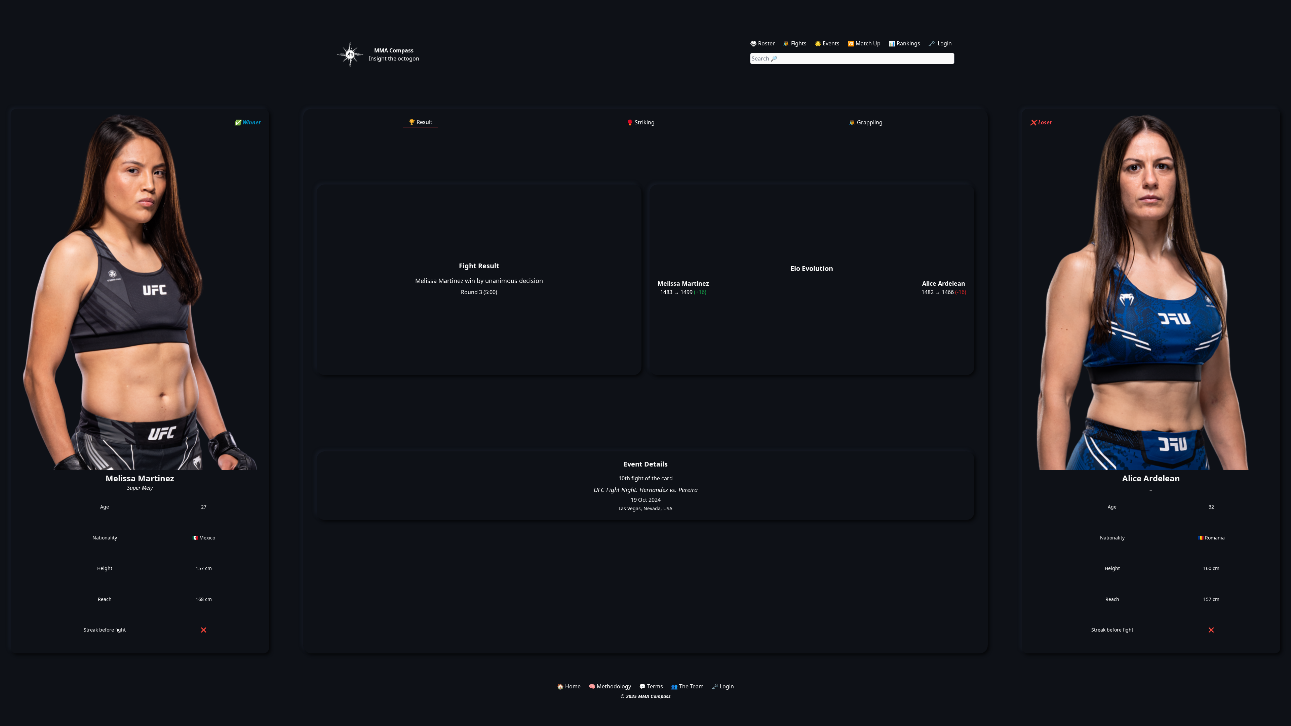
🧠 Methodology (610, 686)
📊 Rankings (904, 43)
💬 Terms (651, 686)
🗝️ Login (940, 43)
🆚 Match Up (864, 43)
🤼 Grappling (866, 122)
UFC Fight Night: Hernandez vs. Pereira (646, 490)
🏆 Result (420, 122)
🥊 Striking (641, 122)
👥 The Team (687, 686)
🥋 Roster (762, 43)
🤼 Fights (795, 43)
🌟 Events (827, 43)
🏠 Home (569, 686)
